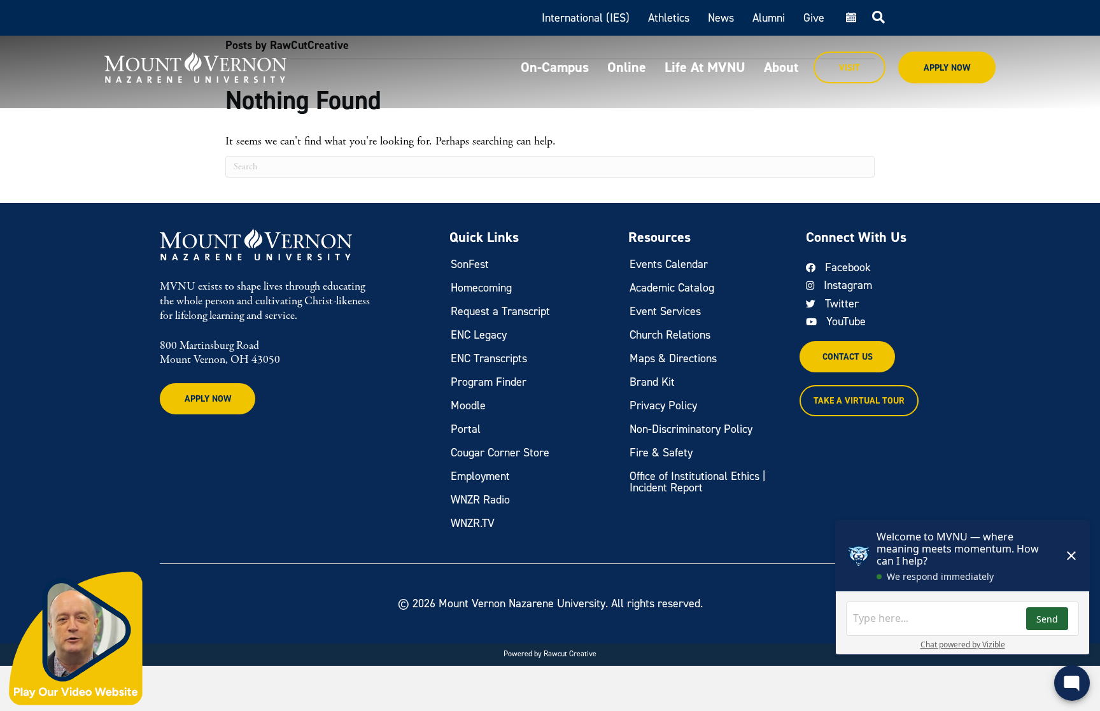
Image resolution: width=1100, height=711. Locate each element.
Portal (466, 429)
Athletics (668, 17)
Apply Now (947, 68)
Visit (849, 68)
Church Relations (670, 334)
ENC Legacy (479, 334)
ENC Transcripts (489, 358)
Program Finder (488, 382)
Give (813, 17)
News (721, 17)
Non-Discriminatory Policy (691, 429)
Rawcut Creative (570, 654)
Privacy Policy (663, 405)
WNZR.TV (473, 523)
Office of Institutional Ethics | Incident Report (698, 481)
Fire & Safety (661, 452)
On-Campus (555, 67)
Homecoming (481, 287)
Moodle (468, 405)
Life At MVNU (705, 67)
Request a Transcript (500, 311)
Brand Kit (652, 382)
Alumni (768, 17)
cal (850, 17)
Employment (480, 476)
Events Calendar (669, 264)
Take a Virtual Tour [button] (859, 401)
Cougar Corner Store (500, 452)
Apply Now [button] (208, 399)
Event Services (665, 311)
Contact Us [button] (847, 357)
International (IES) (586, 17)
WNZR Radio (480, 499)
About (781, 67)
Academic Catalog (672, 287)
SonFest (470, 264)
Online (626, 67)
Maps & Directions (673, 358)
